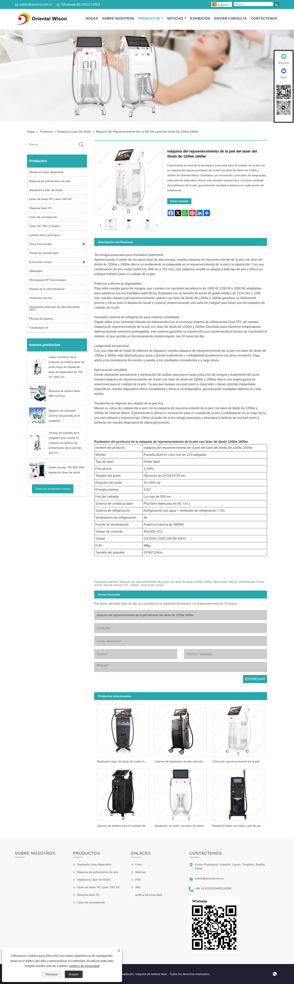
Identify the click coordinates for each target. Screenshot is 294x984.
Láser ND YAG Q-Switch (44, 226)
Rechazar (52, 974)
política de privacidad (84, 966)
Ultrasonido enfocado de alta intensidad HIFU (54, 308)
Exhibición (200, 18)
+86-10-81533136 (206, 888)
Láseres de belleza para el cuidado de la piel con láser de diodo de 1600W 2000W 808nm (124, 825)
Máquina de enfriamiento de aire (49, 181)
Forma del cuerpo (40, 262)
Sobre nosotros (118, 18)
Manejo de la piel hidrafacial (47, 288)
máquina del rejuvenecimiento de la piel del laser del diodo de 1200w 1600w (147, 131)
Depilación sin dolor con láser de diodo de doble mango (182, 825)
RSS (138, 879)
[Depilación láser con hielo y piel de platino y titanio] (238, 793)
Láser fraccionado (40, 244)
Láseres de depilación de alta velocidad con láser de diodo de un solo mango (182, 761)
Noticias (175, 18)
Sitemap (140, 872)
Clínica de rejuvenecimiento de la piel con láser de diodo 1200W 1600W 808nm (239, 761)
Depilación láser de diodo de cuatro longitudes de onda (124, 761)
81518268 (225, 888)
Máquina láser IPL (40, 208)
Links (138, 864)
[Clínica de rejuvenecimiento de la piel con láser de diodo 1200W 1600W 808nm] (238, 729)
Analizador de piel (40, 297)
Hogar (92, 18)
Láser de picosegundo (43, 217)
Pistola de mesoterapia (43, 253)
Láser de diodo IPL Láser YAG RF (50, 199)
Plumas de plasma (41, 318)
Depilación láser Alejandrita (46, 172)
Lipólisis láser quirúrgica (44, 235)
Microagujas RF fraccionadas (47, 279)
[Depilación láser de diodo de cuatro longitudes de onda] (123, 729)
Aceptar (74, 974)
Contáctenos (264, 18)
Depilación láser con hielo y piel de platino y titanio (239, 825)
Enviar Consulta (230, 18)
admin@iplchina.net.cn (35, 4)
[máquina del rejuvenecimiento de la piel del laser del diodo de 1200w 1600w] (111, 225)
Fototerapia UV (38, 327)
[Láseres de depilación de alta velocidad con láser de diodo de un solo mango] (180, 729)
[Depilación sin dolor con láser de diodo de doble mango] (180, 793)
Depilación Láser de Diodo (74, 131)
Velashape (35, 271)
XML (138, 887)
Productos (149, 18)
